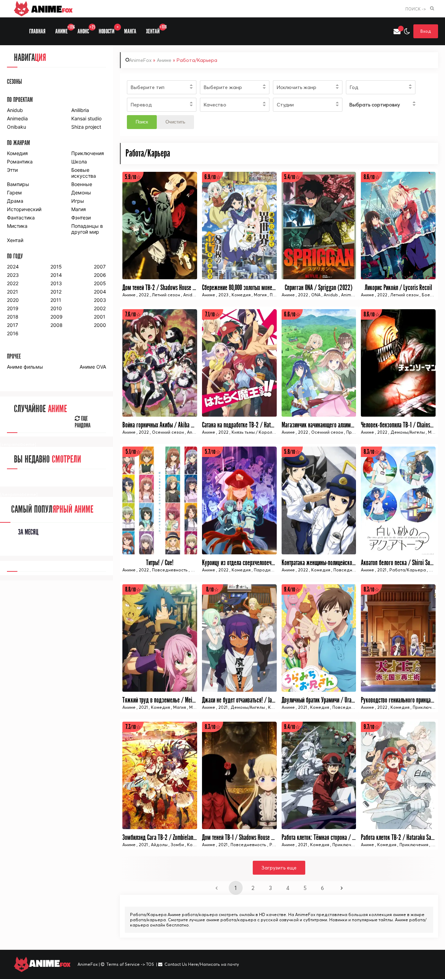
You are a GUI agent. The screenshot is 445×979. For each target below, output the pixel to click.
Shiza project (86, 127)
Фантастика (21, 217)
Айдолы (160, 844)
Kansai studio (86, 118)
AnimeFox (140, 60)
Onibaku (16, 127)
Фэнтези (81, 217)
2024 (13, 267)
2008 (56, 325)
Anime (51, 8)
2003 (100, 300)
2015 (56, 267)
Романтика (20, 161)
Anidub (190, 294)
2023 (223, 294)
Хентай (15, 240)
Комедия (241, 294)
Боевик (429, 294)
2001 (99, 317)
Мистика (17, 226)
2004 (100, 292)
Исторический (24, 209)
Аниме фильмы (25, 367)
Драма (15, 201)
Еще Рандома (82, 422)
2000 (100, 325)
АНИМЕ (64, 29)
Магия (260, 294)
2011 (55, 300)
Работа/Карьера (407, 569)
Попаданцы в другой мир (87, 229)
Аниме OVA (93, 367)
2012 (56, 292)
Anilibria (80, 110)
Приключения (427, 707)
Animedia (17, 118)
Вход (425, 31)
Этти (12, 170)
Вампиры (18, 184)
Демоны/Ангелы (407, 432)
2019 (12, 308)
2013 (56, 283)
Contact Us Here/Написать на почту (201, 964)
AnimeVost (351, 294)
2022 (144, 294)
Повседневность (170, 569)
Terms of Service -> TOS (130, 964)
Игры (77, 201)
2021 (381, 569)
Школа (79, 161)
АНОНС (86, 29)
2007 (100, 267)
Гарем (14, 192)
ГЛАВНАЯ (37, 31)
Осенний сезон (168, 432)
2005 (100, 283)
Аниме (164, 60)
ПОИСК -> (415, 8)
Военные (81, 184)
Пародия (263, 569)
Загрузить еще (279, 868)
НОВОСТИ (109, 29)
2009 (56, 317)
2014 (56, 275)
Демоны (81, 192)
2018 (12, 317)
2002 (100, 308)
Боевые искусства (83, 173)
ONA (316, 294)
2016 (12, 333)
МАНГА (130, 31)
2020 (13, 300)
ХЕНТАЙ (155, 29)
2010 (56, 308)
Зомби (177, 844)
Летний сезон (166, 294)
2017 (12, 325)
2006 (100, 275)
